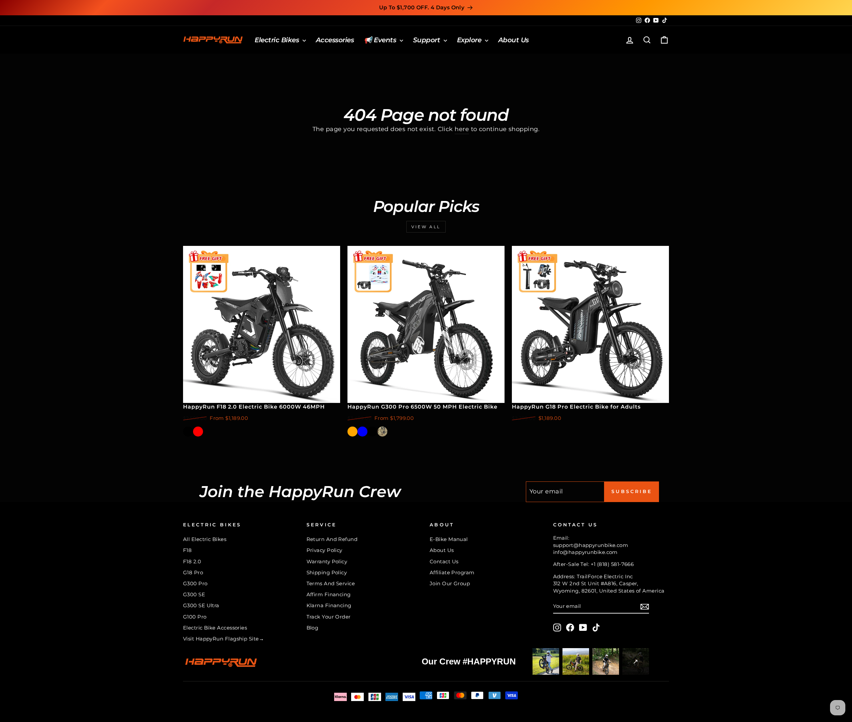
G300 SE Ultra (201, 605)
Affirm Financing (329, 594)
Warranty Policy (327, 561)
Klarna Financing (329, 605)
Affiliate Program (452, 572)
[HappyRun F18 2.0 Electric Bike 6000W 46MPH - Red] (198, 432)
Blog (313, 628)
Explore (470, 40)
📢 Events (381, 40)
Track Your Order (329, 617)
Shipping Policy (327, 572)
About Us (513, 40)
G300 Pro (195, 583)
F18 (187, 550)
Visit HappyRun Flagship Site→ (223, 638)
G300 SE (194, 594)
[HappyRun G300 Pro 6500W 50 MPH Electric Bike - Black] (372, 432)
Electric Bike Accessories (215, 628)
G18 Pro (193, 572)
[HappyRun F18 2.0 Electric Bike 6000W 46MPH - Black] (188, 432)
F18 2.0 (192, 561)
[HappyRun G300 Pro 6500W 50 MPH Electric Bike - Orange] (352, 432)
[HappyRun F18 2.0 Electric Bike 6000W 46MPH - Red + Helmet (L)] (218, 432)
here (462, 129)
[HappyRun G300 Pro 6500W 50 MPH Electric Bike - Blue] (362, 432)
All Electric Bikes (204, 539)
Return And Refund (332, 539)
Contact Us (444, 561)
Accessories (335, 40)
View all (426, 226)
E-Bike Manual (449, 539)
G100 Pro (195, 617)
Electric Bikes (278, 40)
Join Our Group (450, 583)
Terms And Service (331, 583)
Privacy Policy (324, 550)
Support (427, 40)
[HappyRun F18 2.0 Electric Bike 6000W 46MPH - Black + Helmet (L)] (208, 432)
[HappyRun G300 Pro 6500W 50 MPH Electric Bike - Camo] (382, 432)
